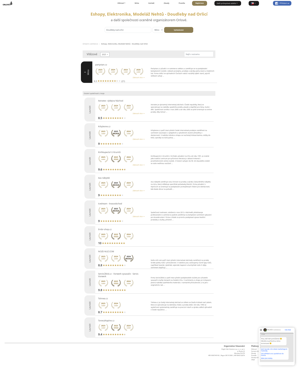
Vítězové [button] (120, 3)
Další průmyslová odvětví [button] (226, 3)
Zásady (166, 3)
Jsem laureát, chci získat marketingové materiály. (274, 350)
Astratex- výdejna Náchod (110, 100)
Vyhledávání (179, 30)
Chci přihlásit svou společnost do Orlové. (272, 354)
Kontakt (151, 3)
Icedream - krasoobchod (110, 203)
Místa (137, 3)
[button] (254, 3)
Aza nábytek (104, 177)
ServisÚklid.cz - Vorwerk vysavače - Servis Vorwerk (118, 275)
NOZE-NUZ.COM (106, 251)
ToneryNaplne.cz (106, 320)
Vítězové (254, 349)
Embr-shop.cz (105, 229)
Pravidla (182, 3)
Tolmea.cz (103, 298)
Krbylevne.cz (104, 126)
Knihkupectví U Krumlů (109, 152)
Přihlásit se (284, 3)
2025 (104, 54)
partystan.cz (101, 64)
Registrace (199, 3)
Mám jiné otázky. (267, 358)
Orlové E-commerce (90, 44)
